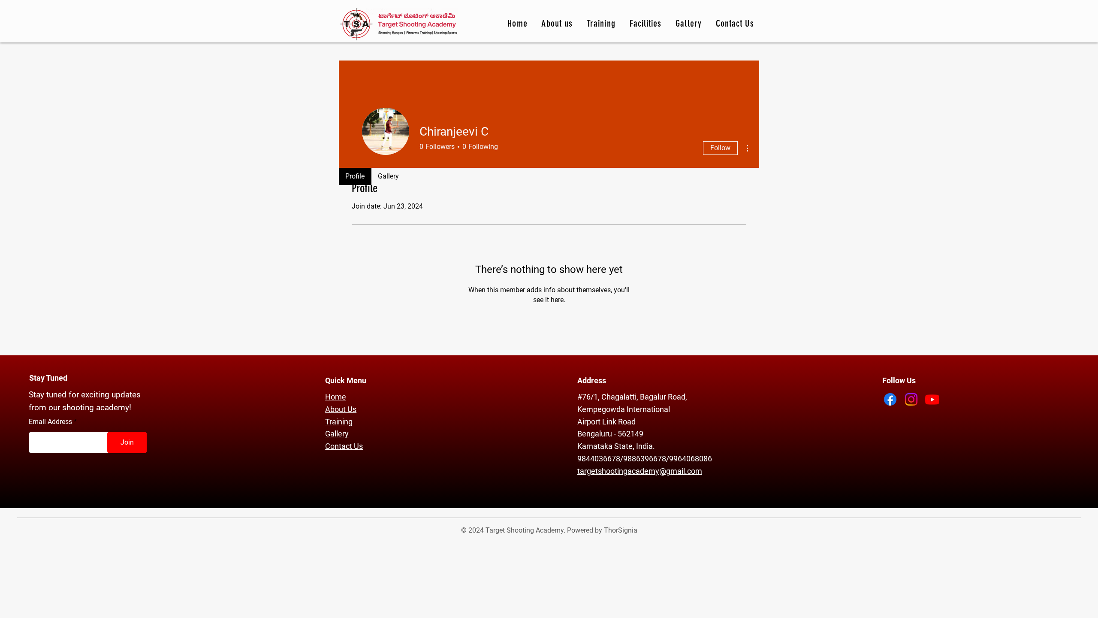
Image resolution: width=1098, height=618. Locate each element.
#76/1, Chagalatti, (608, 396)
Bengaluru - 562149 (610, 433)
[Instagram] (911, 399)
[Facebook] (890, 399)
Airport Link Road (606, 421)
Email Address (50, 421)
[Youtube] (932, 399)
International (648, 409)
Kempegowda (602, 409)
